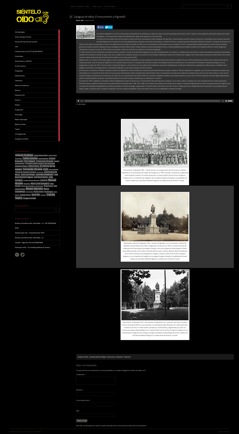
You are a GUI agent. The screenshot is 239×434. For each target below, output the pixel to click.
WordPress (38, 432)
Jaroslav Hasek (40, 172)
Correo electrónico (83, 400)
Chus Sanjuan (29, 161)
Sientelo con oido (18, 432)
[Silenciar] (226, 101)
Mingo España (48, 186)
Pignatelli (127, 357)
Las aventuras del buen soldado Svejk (31, 180)
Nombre (79, 390)
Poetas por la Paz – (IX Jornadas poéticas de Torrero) (32, 247)
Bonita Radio (18, 158)
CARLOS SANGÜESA (43, 159)
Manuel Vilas (27, 184)
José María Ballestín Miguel (97, 357)
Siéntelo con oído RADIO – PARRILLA (80, 6)
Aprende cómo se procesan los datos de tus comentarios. (127, 426)
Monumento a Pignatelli (115, 357)
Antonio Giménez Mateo (41, 155)
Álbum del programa (110, 6)
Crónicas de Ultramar (44, 161)
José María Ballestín (44, 174)
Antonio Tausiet (52, 155)
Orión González (29, 192)
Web (77, 411)
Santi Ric (36, 194)
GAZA (45, 169)
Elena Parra (34, 166)
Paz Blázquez (49, 192)
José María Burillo (41, 177)
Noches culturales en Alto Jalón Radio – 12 (29, 238)
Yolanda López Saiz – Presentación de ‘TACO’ (30, 233)
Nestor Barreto (34, 188)
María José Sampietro (40, 183)
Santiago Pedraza (25, 195)
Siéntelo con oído (97, 6)
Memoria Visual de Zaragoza (28, 186)
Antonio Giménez (24, 155)
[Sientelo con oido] (32, 25)
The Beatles (43, 195)
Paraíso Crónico (39, 192)
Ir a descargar (81, 104)
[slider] (230, 100)
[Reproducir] (78, 101)
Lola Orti (43, 180)
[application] (155, 101)
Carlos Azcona (30, 158)
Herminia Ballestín (53, 169)
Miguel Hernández (39, 186)
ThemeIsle (226, 432)
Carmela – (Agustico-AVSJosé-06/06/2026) (29, 243)
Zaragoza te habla (29, 198)
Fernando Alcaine (32, 169)
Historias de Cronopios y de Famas (25, 172)
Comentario (81, 374)
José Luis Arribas (28, 174)
